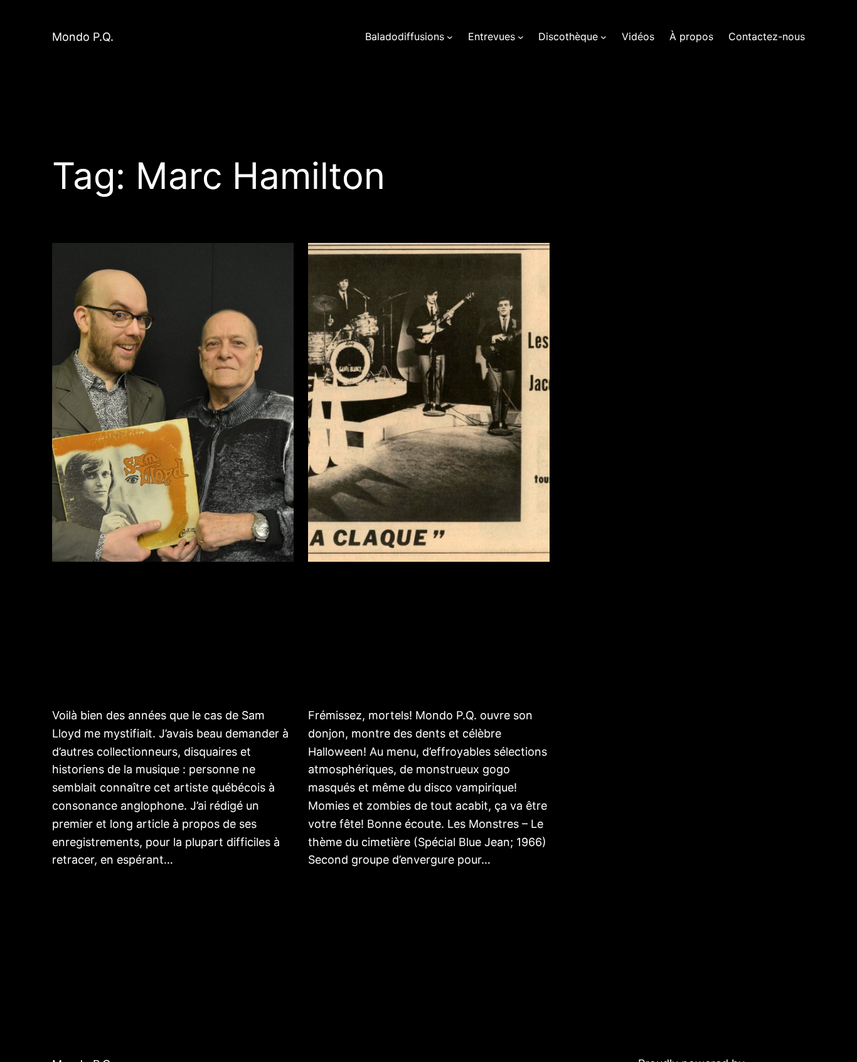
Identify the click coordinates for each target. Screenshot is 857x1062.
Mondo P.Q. (83, 36)
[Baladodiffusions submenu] (450, 37)
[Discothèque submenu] (603, 37)
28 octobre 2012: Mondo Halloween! (408, 633)
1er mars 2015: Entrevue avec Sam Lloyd (164, 633)
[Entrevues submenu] (521, 37)
